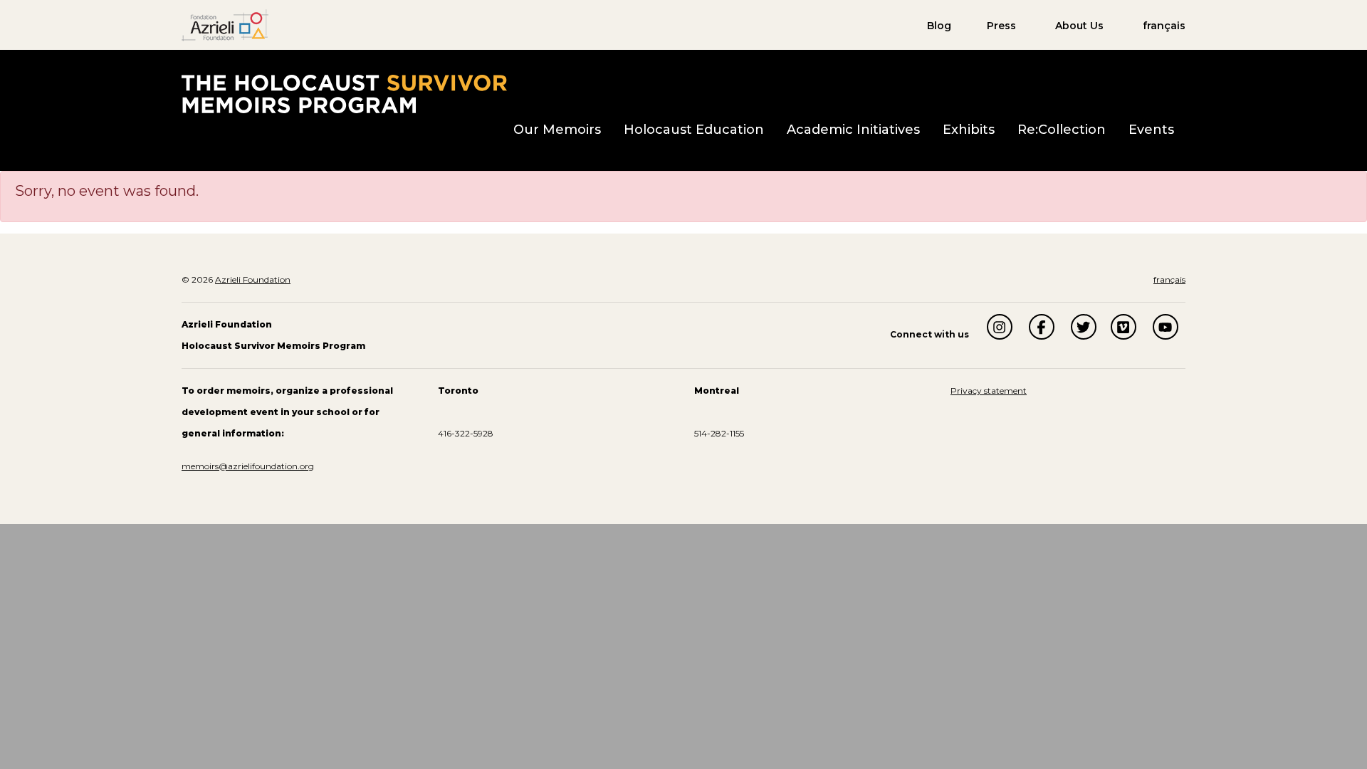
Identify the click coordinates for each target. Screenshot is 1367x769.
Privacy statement (988, 390)
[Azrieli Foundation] (225, 24)
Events (1151, 129)
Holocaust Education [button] (694, 129)
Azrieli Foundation (252, 279)
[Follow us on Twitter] (1083, 327)
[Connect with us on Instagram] (999, 327)
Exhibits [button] (969, 129)
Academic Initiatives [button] (853, 129)
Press (1001, 25)
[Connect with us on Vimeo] (1123, 327)
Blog (939, 25)
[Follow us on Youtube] (1165, 327)
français (1164, 25)
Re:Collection (1061, 129)
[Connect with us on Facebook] (1041, 327)
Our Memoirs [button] (557, 129)
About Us (1079, 25)
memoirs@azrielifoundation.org (248, 466)
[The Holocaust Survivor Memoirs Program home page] (344, 93)
